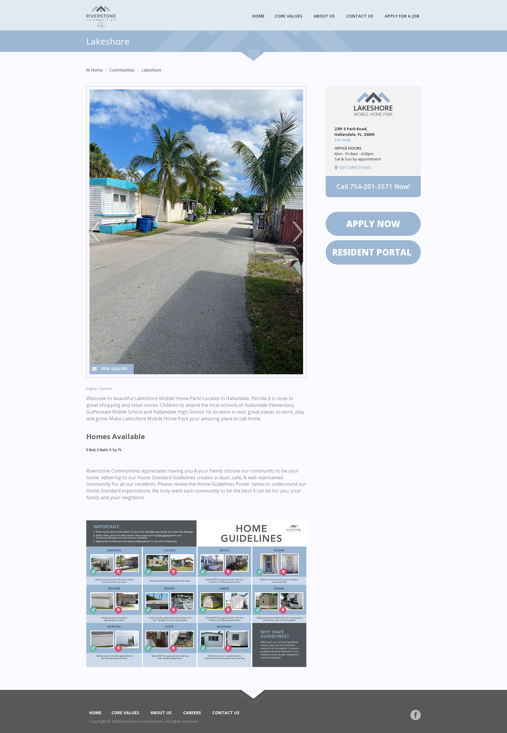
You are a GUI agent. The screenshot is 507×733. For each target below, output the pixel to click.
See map (343, 139)
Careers (192, 712)
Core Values (289, 16)
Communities (122, 70)
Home (258, 16)
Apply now (373, 224)
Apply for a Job (402, 16)
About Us (325, 16)
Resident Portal (373, 252)
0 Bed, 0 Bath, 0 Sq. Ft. (104, 449)
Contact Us (360, 16)
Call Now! (373, 186)
